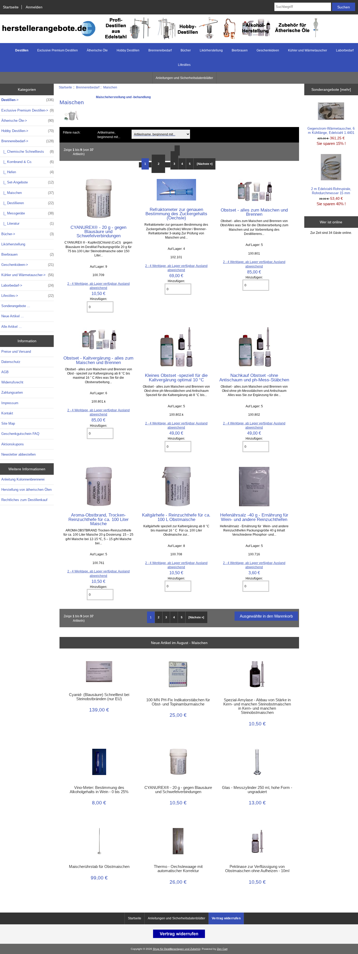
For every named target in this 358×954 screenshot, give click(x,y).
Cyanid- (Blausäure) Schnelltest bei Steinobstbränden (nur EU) (99, 697)
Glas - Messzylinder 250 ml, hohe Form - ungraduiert (257, 790)
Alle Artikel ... (11, 327)
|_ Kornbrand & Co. (27, 162)
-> (27, 100)
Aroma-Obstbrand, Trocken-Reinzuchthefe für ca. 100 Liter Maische (98, 519)
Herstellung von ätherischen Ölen (26, 490)
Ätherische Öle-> (27, 121)
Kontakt (7, 413)
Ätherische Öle (97, 50)
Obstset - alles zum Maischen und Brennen (254, 212)
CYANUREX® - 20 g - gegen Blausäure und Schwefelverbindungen (98, 231)
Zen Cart (222, 948)
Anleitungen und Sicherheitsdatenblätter (184, 78)
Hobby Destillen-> (27, 131)
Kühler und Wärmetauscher (307, 50)
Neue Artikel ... (12, 316)
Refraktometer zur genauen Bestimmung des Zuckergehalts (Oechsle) (176, 213)
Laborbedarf (345, 50)
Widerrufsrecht (12, 382)
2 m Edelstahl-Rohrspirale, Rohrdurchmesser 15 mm (331, 191)
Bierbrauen (240, 50)
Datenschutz (10, 362)
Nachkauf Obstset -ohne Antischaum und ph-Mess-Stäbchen (254, 377)
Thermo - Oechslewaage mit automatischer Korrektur (178, 869)
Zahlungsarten (12, 392)
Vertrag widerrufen (226, 918)
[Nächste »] (205, 163)
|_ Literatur (27, 223)
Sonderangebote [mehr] (331, 89)
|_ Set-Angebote (27, 182)
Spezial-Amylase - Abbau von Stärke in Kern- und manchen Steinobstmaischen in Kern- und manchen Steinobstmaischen (257, 706)
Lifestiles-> (27, 296)
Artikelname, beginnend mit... (108, 135)
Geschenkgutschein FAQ (20, 434)
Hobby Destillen (128, 50)
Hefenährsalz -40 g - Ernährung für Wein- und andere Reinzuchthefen (254, 517)
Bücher (186, 50)
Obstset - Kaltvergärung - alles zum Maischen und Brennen (98, 360)
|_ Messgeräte (27, 213)
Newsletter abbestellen (18, 454)
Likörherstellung (211, 50)
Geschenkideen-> (27, 265)
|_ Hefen (27, 172)
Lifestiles (184, 65)
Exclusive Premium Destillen (57, 50)
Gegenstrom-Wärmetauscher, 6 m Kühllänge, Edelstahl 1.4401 (331, 131)
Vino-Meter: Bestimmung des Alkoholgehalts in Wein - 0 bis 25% (99, 790)
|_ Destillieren (27, 203)
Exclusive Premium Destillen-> (27, 110)
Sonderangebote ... (15, 306)
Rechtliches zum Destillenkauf (24, 500)
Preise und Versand (16, 352)
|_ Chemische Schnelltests (27, 152)
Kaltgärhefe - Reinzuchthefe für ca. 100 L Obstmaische (176, 517)
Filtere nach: (71, 132)
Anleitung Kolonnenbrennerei (23, 479)
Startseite (11, 7)
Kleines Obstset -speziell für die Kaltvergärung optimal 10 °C (176, 377)
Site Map (8, 423)
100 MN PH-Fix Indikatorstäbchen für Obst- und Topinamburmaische (178, 702)
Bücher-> (27, 234)
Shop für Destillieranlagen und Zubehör (176, 948)
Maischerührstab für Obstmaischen (99, 867)
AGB (5, 372)
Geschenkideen (268, 50)
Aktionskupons (12, 444)
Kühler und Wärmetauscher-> (27, 275)
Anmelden (34, 7)
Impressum (9, 403)
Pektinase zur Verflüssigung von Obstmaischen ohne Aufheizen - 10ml (257, 869)
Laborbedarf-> (27, 285)
